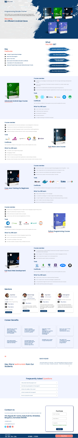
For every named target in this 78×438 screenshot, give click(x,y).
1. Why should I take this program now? (28, 382)
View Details (8, 312)
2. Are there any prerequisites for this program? (30, 386)
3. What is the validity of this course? (28, 389)
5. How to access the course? (27, 395)
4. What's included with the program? (28, 392)
